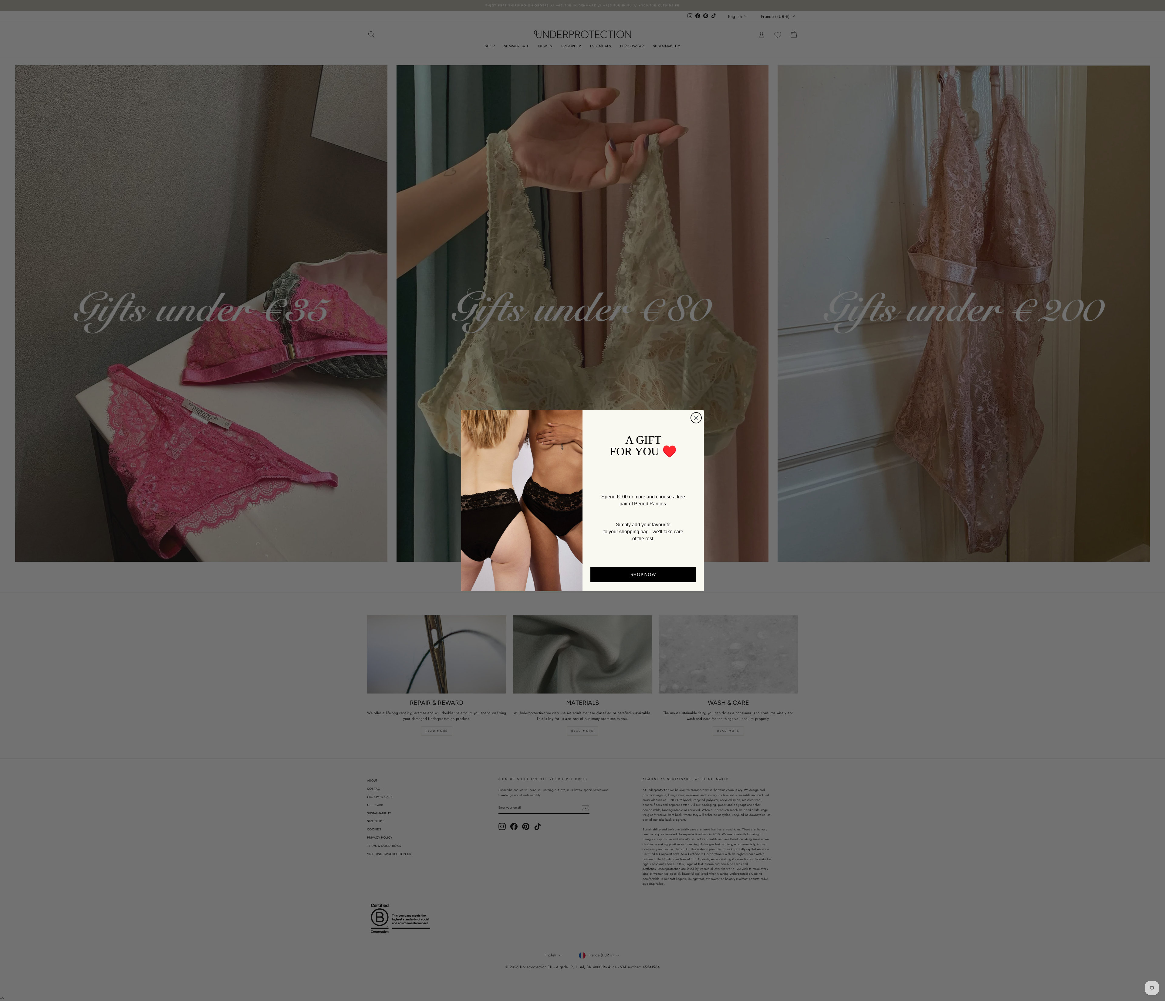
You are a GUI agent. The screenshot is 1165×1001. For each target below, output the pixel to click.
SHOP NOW (643, 574)
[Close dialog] (696, 417)
